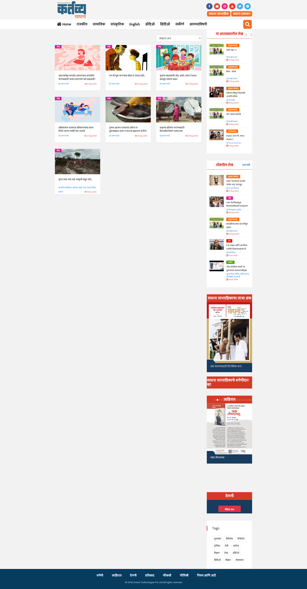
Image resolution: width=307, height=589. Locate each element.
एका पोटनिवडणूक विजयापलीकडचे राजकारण (237, 204)
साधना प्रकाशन (241, 13)
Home (66, 24)
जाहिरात (117, 575)
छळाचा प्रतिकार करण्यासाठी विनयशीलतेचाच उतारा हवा (172, 129)
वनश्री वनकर (233, 57)
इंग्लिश (217, 546)
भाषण (230, 262)
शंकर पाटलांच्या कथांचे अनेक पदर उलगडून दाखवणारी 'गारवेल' (235, 184)
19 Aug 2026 (233, 103)
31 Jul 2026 (232, 255)
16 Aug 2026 (233, 124)
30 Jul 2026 (233, 279)
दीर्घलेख (229, 539)
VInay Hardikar (234, 143)
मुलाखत (217, 539)
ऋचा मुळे (231, 100)
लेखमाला (239, 560)
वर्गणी (100, 575)
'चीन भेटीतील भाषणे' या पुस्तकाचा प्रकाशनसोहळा (236, 268)
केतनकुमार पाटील (234, 210)
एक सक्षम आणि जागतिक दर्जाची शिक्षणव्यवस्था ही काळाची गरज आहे (236, 248)
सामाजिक (99, 24)
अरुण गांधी (64, 84)
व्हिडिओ (165, 24)
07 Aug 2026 (233, 191)
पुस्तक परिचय (233, 88)
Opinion (232, 131)
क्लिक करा (229, 509)
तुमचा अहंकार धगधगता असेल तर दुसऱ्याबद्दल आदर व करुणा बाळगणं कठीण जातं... (128, 131)
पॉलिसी (184, 575)
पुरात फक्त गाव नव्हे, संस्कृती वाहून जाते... (75, 179)
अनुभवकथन (233, 45)
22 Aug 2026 (233, 81)
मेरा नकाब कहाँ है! (233, 114)
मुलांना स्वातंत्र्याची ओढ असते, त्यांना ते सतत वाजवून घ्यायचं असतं (178, 77)
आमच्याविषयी (198, 24)
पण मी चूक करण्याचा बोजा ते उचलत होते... (127, 76)
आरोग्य (236, 546)
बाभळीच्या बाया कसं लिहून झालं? (237, 225)
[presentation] (246, 35)
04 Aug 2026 (233, 212)
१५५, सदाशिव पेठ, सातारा (221, 459)
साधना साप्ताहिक (219, 13)
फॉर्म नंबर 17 (231, 50)
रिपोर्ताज (240, 539)
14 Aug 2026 (233, 146)
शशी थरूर (232, 252)
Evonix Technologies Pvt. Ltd (148, 582)
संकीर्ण (179, 24)
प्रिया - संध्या (231, 71)
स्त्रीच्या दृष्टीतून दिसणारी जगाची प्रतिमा (235, 94)
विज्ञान (228, 560)
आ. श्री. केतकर (233, 188)
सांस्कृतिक (117, 24)
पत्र (229, 241)
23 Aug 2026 (233, 60)
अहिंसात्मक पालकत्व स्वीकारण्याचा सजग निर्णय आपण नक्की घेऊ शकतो (75, 129)
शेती (226, 546)
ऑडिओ (150, 24)
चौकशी (167, 575)
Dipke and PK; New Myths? (235, 137)
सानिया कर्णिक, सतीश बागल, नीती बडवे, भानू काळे (237, 275)
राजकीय (82, 24)
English (134, 24)
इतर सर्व (246, 165)
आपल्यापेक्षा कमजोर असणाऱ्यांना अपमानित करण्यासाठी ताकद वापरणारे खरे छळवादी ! (76, 77)
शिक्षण (217, 553)
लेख (58, 46)
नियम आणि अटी (206, 575)
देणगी (133, 575)
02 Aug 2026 (233, 234)
